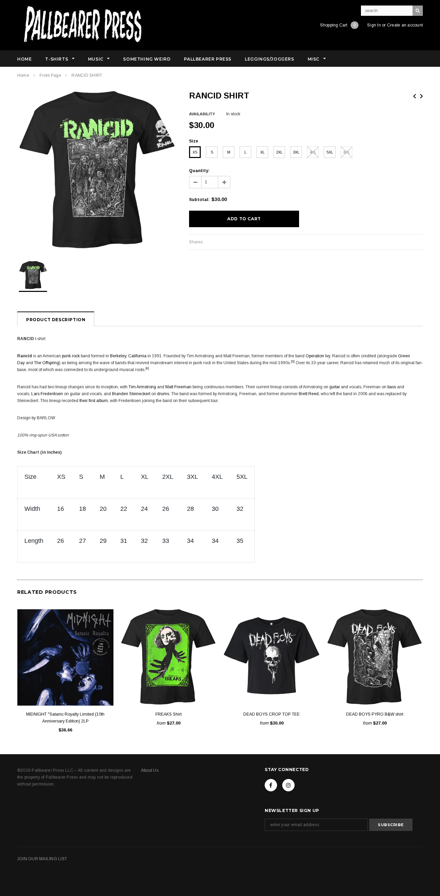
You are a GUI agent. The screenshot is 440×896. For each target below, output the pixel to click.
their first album (93, 400)
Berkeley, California (128, 356)
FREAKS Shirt (168, 714)
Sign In (374, 25)
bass (391, 386)
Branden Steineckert (131, 393)
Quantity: (199, 170)
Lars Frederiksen (47, 393)
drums (163, 393)
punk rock (71, 356)
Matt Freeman (178, 386)
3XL (296, 152)
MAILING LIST (53, 858)
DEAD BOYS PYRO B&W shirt (374, 714)
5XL (330, 152)
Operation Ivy (318, 356)
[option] (96, 170)
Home (23, 75)
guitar (334, 386)
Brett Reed (309, 393)
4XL (313, 152)
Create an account (405, 25)
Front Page (50, 75)
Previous (414, 96)
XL (262, 152)
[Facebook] (271, 785)
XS (194, 152)
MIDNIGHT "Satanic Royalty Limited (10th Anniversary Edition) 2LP (65, 718)
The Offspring (46, 362)
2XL (279, 152)
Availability (202, 114)
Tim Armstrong (142, 386)
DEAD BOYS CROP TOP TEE (271, 714)
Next (421, 96)
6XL (346, 152)
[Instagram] (288, 785)
